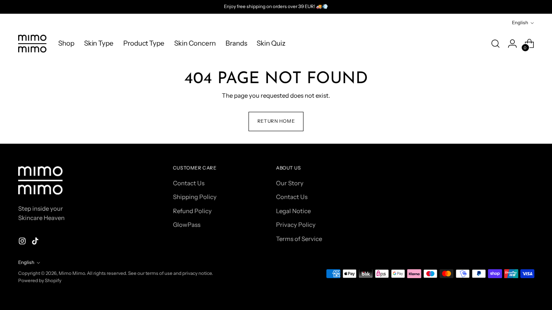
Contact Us (188, 183)
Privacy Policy (296, 224)
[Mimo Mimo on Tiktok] (36, 242)
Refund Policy (192, 211)
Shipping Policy (195, 197)
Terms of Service (299, 239)
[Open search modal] (495, 44)
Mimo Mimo (72, 273)
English (520, 22)
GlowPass (186, 224)
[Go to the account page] (512, 44)
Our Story (289, 183)
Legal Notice (293, 211)
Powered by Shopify (39, 280)
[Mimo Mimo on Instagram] (23, 242)
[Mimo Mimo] (32, 43)
